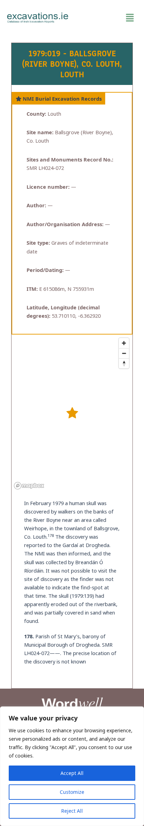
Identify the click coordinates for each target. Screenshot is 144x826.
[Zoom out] (124, 353)
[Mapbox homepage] (29, 486)
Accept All (72, 773)
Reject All (72, 810)
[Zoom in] (124, 343)
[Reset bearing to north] (124, 363)
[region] (72, 766)
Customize (72, 792)
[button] (106, 17)
